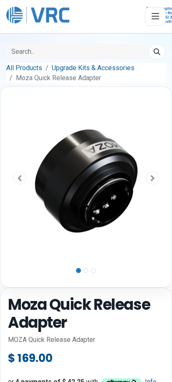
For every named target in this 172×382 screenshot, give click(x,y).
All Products (24, 68)
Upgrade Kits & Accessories (93, 68)
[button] (19, 177)
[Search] (157, 52)
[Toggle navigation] (155, 16)
